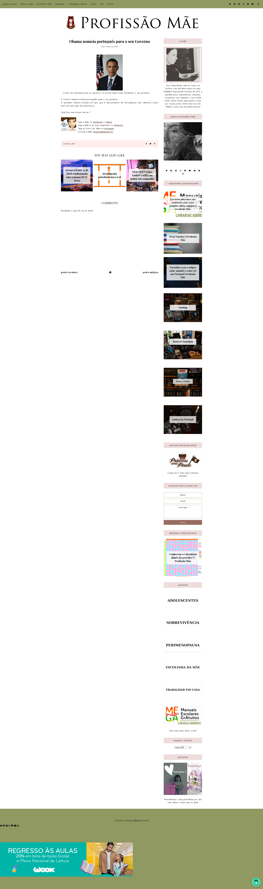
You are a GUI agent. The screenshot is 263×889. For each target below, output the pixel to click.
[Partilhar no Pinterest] (154, 144)
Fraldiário (60, 4)
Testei (110, 4)
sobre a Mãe (26, 4)
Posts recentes (69, 272)
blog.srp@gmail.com (103, 131)
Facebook (98, 122)
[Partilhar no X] (150, 144)
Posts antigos (150, 272)
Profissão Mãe (44, 4)
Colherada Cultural (77, 4)
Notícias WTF (69, 143)
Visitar (93, 4)
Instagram (109, 128)
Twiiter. (109, 122)
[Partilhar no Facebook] (146, 144)
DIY (102, 4)
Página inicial (9, 4)
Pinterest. (118, 125)
